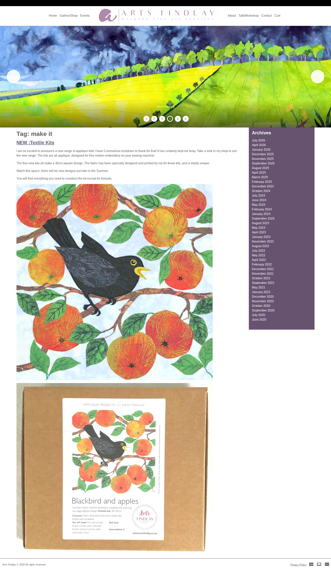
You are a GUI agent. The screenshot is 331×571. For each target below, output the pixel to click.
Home (53, 15)
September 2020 (263, 310)
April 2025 (259, 172)
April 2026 (259, 145)
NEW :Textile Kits (35, 142)
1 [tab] (146, 118)
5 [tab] (178, 118)
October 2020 (261, 305)
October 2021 (261, 278)
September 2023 (263, 218)
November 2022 (263, 241)
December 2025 (263, 154)
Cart (277, 15)
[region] (165, 76)
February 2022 (262, 264)
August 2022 (260, 246)
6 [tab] (185, 118)
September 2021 (263, 282)
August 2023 (260, 223)
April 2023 (259, 232)
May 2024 (258, 204)
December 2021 (263, 269)
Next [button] (317, 76)
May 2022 (258, 255)
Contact (266, 15)
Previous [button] (13, 76)
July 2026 (258, 140)
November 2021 (263, 273)
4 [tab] (170, 118)
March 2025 (260, 177)
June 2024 (259, 200)
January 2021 (261, 292)
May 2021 (258, 287)
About (232, 15)
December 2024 (263, 186)
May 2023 (258, 227)
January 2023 (261, 237)
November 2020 (263, 301)
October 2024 (261, 191)
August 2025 (260, 168)
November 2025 (263, 158)
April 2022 (259, 259)
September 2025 (263, 163)
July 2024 (258, 195)
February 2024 (262, 209)
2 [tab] (154, 118)
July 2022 (258, 250)
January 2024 (261, 214)
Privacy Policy (298, 564)
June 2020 (259, 319)
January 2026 (261, 149)
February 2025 (262, 181)
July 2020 (258, 315)
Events (85, 15)
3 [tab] (162, 118)
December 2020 (263, 296)
